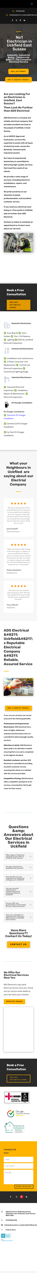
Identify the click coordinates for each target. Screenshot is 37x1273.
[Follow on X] (16, 20)
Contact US (18, 944)
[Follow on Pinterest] (20, 20)
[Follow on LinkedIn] (24, 20)
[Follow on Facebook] (12, 20)
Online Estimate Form (15, 304)
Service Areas (14, 1001)
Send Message (24, 1186)
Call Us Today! (18, 71)
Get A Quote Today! (18, 80)
